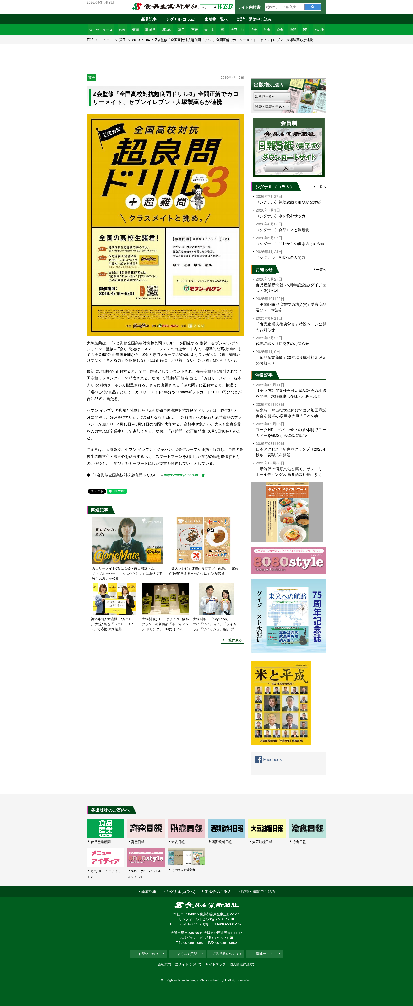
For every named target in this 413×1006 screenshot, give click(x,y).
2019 (136, 39)
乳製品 (150, 29)
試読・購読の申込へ (270, 106)
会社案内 (164, 964)
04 (148, 39)
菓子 (181, 29)
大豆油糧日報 (262, 841)
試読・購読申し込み (254, 19)
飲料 (122, 29)
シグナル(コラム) (180, 19)
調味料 (167, 29)
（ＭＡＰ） (222, 919)
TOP (90, 39)
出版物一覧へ (216, 19)
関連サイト (264, 953)
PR (305, 29)
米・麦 (209, 29)
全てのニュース (101, 29)
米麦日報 (178, 841)
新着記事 (149, 19)
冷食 (253, 29)
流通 (293, 29)
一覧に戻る (233, 639)
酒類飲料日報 (222, 841)
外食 (267, 29)
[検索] (312, 7)
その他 (319, 29)
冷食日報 (299, 841)
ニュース (106, 39)
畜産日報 (137, 841)
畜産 (194, 29)
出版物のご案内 (218, 891)
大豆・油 (237, 29)
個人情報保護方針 (242, 964)
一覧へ (321, 186)
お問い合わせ (148, 953)
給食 (280, 29)
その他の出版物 (183, 869)
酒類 (135, 29)
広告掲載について (225, 953)
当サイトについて (188, 964)
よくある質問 (187, 953)
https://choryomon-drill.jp (184, 475)
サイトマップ (216, 964)
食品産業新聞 (101, 841)
